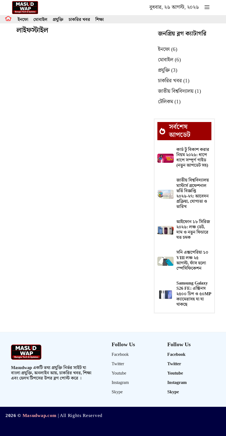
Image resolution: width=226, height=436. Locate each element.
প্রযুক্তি (58, 19)
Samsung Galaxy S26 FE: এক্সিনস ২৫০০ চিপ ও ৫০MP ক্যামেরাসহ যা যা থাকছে (193, 294)
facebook (120, 354)
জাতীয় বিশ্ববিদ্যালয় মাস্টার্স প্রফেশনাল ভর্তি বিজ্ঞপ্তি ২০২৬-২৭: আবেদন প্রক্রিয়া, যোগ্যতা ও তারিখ (192, 193)
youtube (119, 373)
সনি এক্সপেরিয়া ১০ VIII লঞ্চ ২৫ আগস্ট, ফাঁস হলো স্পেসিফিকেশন (192, 260)
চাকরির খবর (79, 19)
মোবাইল (40, 19)
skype (117, 392)
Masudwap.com (40, 415)
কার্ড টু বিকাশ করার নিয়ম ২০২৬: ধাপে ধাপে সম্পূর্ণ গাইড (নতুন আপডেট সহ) (192, 157)
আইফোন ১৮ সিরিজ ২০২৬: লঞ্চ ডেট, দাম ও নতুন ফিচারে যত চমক (193, 229)
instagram (120, 382)
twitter (118, 364)
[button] (207, 7)
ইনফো (23, 19)
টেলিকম (169, 102)
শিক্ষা (99, 19)
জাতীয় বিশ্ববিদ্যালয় (179, 91)
